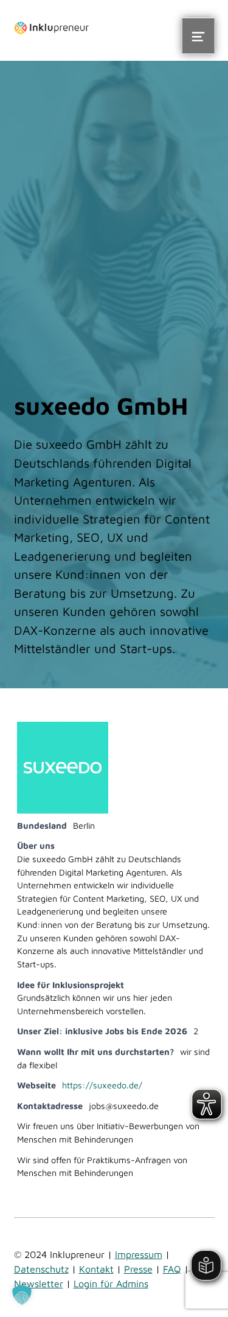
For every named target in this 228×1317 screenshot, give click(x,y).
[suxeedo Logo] (62, 766)
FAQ (172, 1268)
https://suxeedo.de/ (102, 1085)
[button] (22, 1295)
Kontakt (96, 1268)
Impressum (138, 1254)
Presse (138, 1268)
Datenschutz (41, 1268)
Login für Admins (111, 1283)
